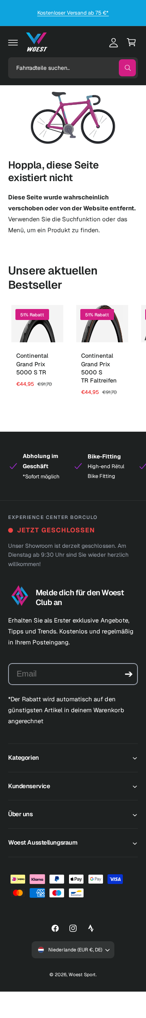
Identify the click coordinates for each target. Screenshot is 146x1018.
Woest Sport (82, 974)
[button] (13, 42)
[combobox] (73, 67)
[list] (73, 466)
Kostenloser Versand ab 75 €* (73, 12)
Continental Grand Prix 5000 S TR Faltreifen (99, 368)
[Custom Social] (91, 928)
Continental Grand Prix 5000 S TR (32, 364)
